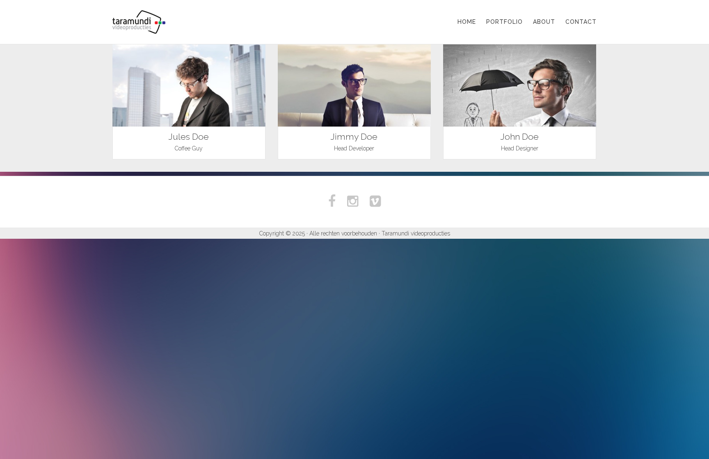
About (544, 21)
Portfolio (504, 21)
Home (466, 21)
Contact (581, 21)
